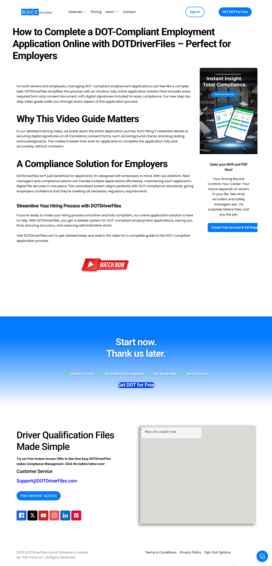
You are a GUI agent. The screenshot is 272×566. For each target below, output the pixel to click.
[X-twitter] (32, 515)
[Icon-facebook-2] (21, 515)
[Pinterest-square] (76, 515)
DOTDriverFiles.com (39, 235)
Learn (110, 12)
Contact (129, 12)
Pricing (96, 12)
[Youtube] (43, 515)
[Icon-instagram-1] (54, 515)
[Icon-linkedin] (65, 515)
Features (75, 12)
